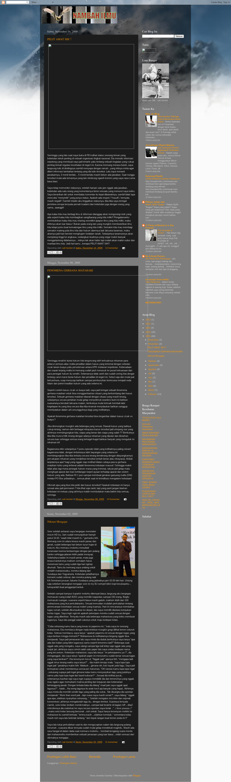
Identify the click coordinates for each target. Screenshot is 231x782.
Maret (151, 390)
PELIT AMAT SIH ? (59, 39)
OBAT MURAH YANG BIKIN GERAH (149, 485)
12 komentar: (112, 248)
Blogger (137, 775)
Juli (150, 373)
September (154, 365)
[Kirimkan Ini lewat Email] (48, 252)
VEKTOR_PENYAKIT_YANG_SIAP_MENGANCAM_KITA (151, 504)
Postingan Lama (124, 756)
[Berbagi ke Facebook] (57, 252)
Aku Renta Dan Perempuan (158, 259)
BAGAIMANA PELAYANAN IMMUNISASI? (149, 442)
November (153, 344)
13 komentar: (114, 499)
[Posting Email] (123, 248)
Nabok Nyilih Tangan (155, 204)
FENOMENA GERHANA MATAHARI (70, 270)
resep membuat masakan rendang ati (163, 179)
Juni (150, 377)
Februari (152, 394)
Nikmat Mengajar (57, 521)
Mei (150, 382)
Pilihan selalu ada (155, 202)
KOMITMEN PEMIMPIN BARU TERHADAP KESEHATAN (151, 463)
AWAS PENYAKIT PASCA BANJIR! (150, 434)
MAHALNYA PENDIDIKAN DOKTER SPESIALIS (148, 475)
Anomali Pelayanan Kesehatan (147, 426)
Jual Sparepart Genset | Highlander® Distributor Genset (168, 150)
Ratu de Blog (153, 114)
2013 (148, 319)
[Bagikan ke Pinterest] (60, 252)
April (150, 386)
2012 (148, 324)
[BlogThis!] (51, 252)
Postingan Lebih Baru (61, 756)
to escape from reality (157, 279)
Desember (153, 340)
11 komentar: (112, 742)
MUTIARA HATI (153, 302)
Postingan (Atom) (68, 763)
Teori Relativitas (153, 282)
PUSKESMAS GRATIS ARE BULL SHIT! (149, 494)
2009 (148, 336)
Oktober (152, 361)
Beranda (95, 756)
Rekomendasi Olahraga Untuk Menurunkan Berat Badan (169, 119)
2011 (148, 328)
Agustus (152, 369)
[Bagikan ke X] (54, 252)
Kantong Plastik (154, 176)
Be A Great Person (155, 256)
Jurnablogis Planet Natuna (160, 145)
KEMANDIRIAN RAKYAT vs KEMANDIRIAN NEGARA (149, 452)
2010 (148, 332)
